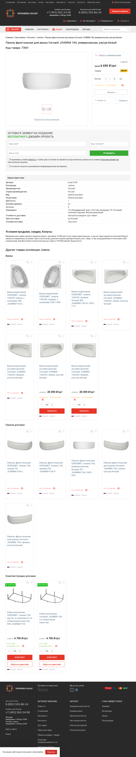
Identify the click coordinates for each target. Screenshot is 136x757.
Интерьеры (43, 29)
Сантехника (20, 37)
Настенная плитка (78, 721)
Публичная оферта (46, 747)
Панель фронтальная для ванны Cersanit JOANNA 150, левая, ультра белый (115, 467)
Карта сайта (11, 729)
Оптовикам (21, 2)
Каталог (15, 29)
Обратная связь (93, 2)
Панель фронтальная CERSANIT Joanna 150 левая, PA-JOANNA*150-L (19, 467)
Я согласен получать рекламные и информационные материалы (38, 166)
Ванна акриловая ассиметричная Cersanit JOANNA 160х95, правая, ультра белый (80, 372)
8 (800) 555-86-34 (90, 12)
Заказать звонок (120, 11)
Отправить (109, 153)
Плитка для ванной (78, 725)
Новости (71, 2)
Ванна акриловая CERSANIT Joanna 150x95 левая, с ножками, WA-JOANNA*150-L (16, 298)
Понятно (51, 752)
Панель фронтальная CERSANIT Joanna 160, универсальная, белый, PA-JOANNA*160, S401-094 (83, 467)
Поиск (8, 734)
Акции (59, 29)
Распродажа (72, 29)
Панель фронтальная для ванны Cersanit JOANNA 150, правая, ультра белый (19, 541)
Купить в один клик (20, 664)
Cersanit (31, 37)
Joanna (40, 37)
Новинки (29, 29)
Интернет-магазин (47, 701)
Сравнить (123, 100)
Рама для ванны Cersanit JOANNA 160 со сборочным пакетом (50, 618)
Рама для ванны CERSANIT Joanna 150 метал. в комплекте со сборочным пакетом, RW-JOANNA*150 (19, 618)
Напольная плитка (78, 716)
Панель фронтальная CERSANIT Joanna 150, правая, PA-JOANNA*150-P (51, 467)
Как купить (50, 2)
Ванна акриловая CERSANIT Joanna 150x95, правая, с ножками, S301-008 (49, 298)
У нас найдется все (112, 701)
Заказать (111, 92)
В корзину (20, 657)
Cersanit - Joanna (15, 324)
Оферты (32, 160)
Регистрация (125, 2)
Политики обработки (109, 160)
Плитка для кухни (77, 730)
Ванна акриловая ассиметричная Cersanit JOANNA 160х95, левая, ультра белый (51, 372)
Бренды (86, 29)
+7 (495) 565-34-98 (59, 12)
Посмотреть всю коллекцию (46, 119)
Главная (9, 37)
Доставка (32, 2)
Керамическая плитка (80, 706)
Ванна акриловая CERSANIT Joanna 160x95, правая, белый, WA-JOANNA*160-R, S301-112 (83, 298)
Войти (116, 2)
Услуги (41, 2)
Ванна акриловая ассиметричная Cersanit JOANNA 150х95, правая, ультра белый (16, 372)
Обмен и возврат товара (49, 735)
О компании (10, 2)
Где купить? (61, 2)
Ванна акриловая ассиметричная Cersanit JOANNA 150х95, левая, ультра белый (116, 298)
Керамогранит (76, 711)
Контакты (81, 2)
